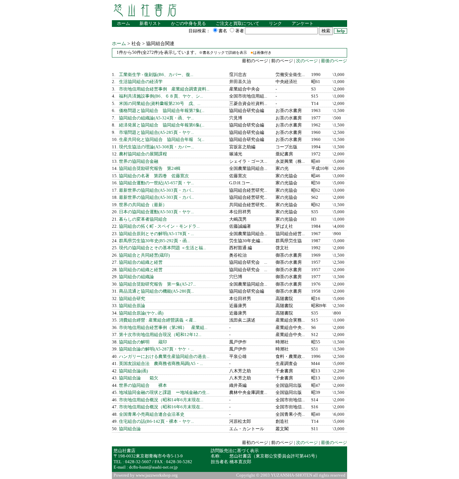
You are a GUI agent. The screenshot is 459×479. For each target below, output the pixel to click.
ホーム (123, 23)
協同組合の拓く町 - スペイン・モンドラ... (159, 226)
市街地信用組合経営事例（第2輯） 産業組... (163, 327)
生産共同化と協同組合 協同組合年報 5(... (161, 139)
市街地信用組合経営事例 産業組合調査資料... (164, 89)
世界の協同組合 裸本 (143, 385)
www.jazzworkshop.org (157, 475)
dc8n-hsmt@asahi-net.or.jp (153, 467)
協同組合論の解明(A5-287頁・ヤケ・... (156, 349)
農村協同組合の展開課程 (143, 154)
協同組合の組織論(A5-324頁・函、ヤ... (156, 118)
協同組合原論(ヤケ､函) (141, 313)
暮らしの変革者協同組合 (143, 219)
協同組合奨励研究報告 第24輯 (149, 168)
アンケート (303, 23)
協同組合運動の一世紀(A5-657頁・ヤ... (156, 183)
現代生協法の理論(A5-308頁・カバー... (156, 147)
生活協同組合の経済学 (141, 81)
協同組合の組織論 (136, 276)
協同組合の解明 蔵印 (143, 342)
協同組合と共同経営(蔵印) (144, 255)
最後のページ (334, 61)
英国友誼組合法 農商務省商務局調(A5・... (161, 363)
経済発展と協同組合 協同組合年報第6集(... (161, 125)
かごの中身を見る (188, 23)
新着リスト (150, 23)
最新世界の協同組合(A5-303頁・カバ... (156, 190)
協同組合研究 (132, 298)
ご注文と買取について (237, 23)
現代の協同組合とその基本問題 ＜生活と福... (162, 248)
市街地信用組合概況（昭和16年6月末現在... (161, 407)
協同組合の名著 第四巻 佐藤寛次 (154, 176)
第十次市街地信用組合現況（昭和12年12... (160, 334)
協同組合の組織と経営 (141, 262)
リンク (275, 23)
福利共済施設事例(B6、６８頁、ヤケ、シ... (161, 96)
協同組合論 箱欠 (138, 378)
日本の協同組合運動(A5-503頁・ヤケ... (156, 212)
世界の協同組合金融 (138, 161)
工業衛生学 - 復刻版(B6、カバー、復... (156, 74)
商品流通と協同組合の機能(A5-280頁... (156, 291)
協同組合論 (130, 429)
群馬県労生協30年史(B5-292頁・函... (154, 240)
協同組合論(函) (133, 371)
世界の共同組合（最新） (143, 204)
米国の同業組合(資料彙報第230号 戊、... (159, 103)
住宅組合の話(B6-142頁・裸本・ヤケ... (156, 421)
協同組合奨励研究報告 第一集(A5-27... (157, 284)
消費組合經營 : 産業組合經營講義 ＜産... (157, 320)
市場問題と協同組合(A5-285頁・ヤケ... (156, 132)
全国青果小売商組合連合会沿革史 (151, 414)
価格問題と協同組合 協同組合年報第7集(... (161, 110)
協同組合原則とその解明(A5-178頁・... (156, 233)
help (341, 31)
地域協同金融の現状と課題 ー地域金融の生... (164, 392)
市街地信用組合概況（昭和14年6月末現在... (161, 400)
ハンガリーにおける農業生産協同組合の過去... (164, 356)
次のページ (306, 61)
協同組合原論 (132, 305)
